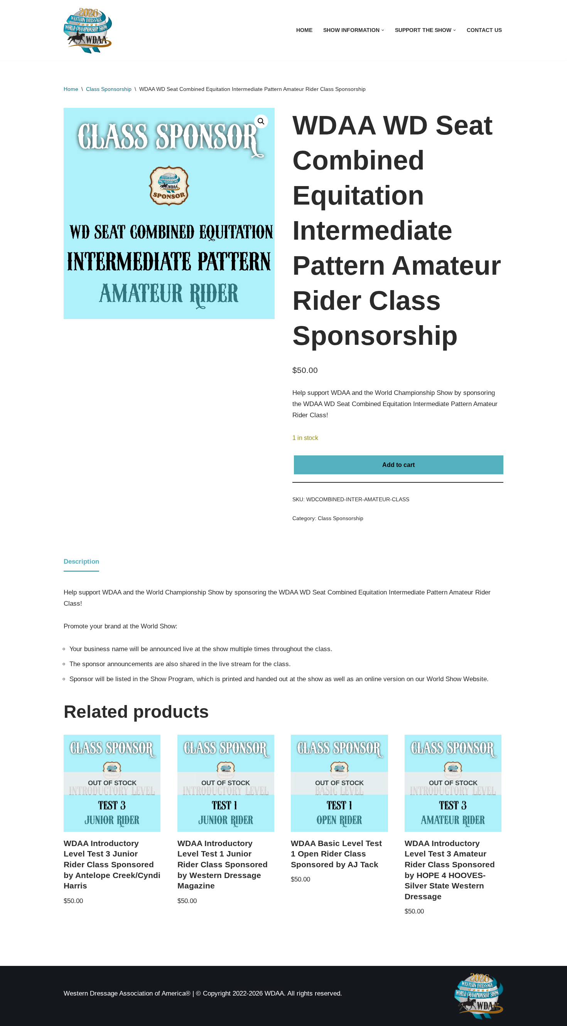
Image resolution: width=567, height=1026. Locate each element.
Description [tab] (81, 561)
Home (304, 30)
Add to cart (398, 465)
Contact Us (484, 30)
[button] (382, 30)
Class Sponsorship (109, 89)
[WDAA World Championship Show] (88, 30)
